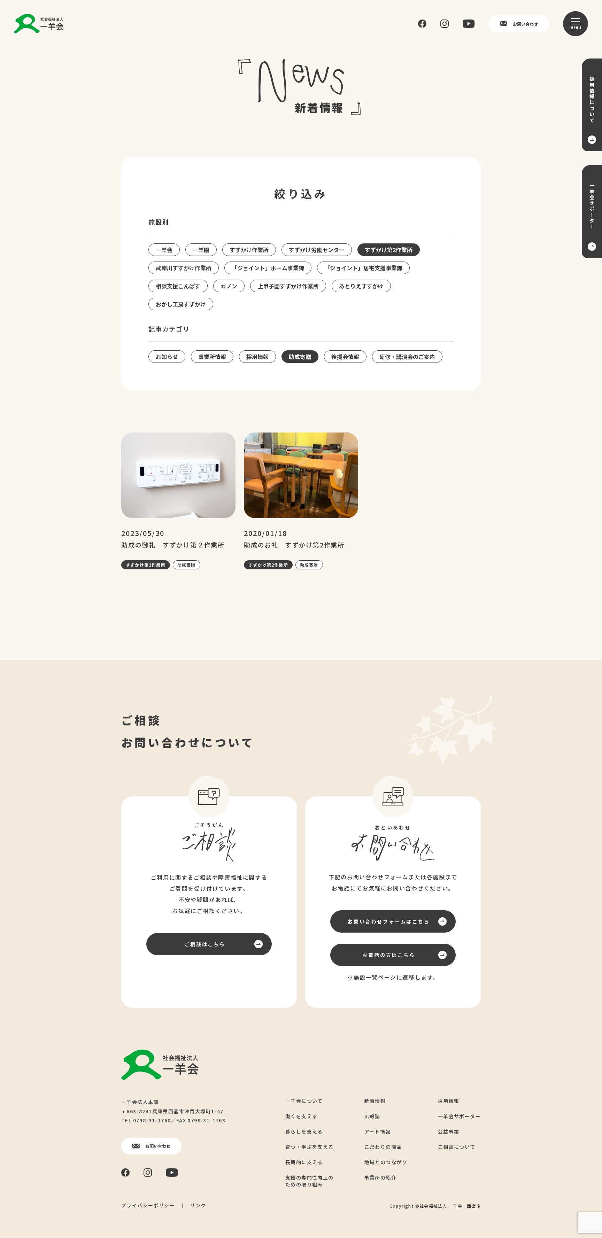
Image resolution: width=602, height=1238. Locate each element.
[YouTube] (469, 24)
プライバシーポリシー (148, 1205)
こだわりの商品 (383, 1146)
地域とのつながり (385, 1162)
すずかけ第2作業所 (145, 565)
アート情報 (377, 1131)
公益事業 (449, 1131)
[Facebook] (422, 24)
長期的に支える (304, 1162)
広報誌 (372, 1116)
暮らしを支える (304, 1131)
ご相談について (457, 1146)
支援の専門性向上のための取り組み (309, 1181)
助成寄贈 (186, 565)
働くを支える (301, 1116)
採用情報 (449, 1100)
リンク (198, 1205)
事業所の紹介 (380, 1177)
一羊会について (304, 1100)
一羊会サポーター (459, 1116)
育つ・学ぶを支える (309, 1146)
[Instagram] (444, 24)
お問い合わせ (525, 24)
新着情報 (375, 1100)
